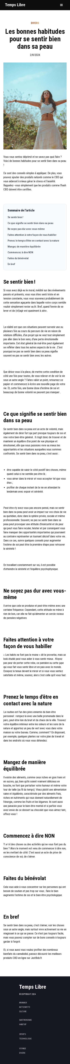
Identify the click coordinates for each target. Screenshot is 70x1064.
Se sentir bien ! (15, 217)
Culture (23, 1011)
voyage (22, 1048)
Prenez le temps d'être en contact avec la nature (33, 240)
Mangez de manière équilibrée (24, 246)
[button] (61, 5)
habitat (23, 1024)
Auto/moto (24, 1007)
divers (22, 1053)
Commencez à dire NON (20, 252)
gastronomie (25, 1020)
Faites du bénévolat (18, 258)
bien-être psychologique (49, 895)
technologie (25, 1039)
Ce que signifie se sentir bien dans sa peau (30, 223)
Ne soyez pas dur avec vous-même (26, 228)
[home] (14, 5)
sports (22, 1034)
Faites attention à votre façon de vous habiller (32, 234)
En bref (11, 264)
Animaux (23, 1003)
